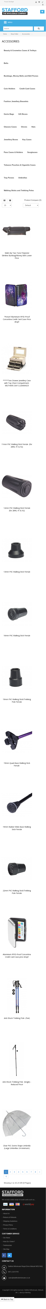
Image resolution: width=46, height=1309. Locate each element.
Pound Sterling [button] (8, 1)
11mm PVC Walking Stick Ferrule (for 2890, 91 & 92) (17, 445)
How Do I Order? (9, 1241)
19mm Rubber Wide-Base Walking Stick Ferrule (17, 828)
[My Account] (36, 2)
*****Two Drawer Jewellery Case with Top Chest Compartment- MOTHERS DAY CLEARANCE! (17, 383)
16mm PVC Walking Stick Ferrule (17, 635)
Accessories (26, 34)
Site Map (6, 1249)
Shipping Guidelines (10, 1221)
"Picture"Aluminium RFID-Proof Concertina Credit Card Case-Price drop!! (17, 319)
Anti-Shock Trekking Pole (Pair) (17, 1018)
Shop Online (14, 34)
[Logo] (12, 1193)
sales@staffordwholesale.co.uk (19, 1278)
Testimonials (7, 1245)
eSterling (27, 1292)
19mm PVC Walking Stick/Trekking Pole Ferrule (17, 700)
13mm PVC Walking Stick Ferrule (17, 572)
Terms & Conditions (10, 1229)
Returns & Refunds (9, 1217)
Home (5, 34)
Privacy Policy (8, 1225)
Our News (6, 1238)
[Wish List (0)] (39, 2)
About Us (6, 1213)
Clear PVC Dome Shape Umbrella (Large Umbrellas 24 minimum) (17, 1146)
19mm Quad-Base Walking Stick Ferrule (17, 764)
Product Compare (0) (32, 200)
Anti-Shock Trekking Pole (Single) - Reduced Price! (17, 1083)
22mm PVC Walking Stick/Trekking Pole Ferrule (17, 891)
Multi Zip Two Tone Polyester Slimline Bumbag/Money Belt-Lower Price (17, 255)
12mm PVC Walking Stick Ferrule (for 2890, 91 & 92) (18, 509)
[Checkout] (42, 2)
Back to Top (8, 1299)
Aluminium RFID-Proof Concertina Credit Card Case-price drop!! (17, 955)
